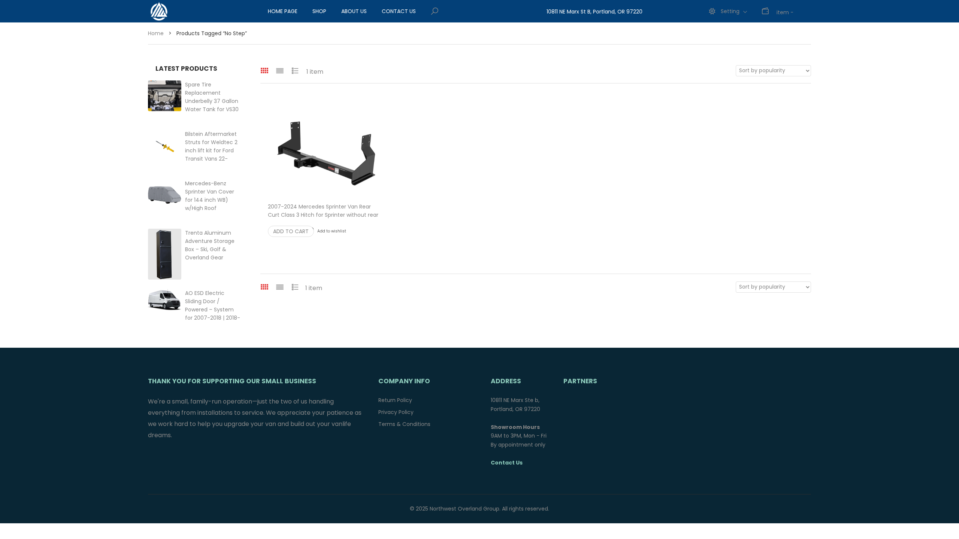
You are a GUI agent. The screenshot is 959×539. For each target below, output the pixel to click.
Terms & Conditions (404, 424)
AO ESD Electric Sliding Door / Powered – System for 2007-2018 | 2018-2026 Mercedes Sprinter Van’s (212, 317)
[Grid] (264, 70)
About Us (354, 11)
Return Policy (395, 400)
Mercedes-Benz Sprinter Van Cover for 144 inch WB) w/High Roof (213, 200)
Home (156, 33)
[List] (279, 70)
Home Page (282, 11)
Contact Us (399, 11)
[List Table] (295, 70)
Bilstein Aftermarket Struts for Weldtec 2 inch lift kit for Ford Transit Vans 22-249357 (211, 150)
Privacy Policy (396, 412)
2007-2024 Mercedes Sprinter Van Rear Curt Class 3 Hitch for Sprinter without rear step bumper (323, 215)
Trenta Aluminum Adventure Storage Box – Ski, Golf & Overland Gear (210, 249)
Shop (319, 11)
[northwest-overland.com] (189, 11)
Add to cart (291, 231)
